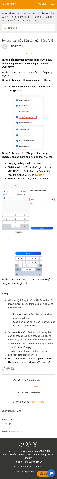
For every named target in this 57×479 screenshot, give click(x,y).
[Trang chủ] (9, 4)
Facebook (4, 369)
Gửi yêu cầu (38, 401)
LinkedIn (12, 369)
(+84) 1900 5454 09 (32, 462)
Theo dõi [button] (28, 53)
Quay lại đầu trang (11, 411)
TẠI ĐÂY (39, 175)
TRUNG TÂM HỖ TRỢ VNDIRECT (16, 13)
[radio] (20, 387)
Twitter (8, 369)
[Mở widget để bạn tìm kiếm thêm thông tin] (45, 474)
